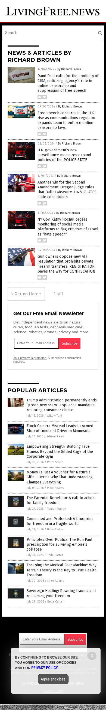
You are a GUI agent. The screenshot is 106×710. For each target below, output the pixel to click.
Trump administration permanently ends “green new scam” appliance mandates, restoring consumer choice (62, 405)
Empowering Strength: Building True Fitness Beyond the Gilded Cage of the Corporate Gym (60, 451)
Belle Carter (55, 529)
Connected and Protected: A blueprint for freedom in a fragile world (60, 521)
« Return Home (26, 294)
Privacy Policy (44, 668)
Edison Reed (55, 436)
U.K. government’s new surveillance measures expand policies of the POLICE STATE (64, 155)
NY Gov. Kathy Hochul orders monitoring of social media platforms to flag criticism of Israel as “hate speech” (68, 227)
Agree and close (53, 679)
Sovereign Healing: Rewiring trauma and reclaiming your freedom (61, 593)
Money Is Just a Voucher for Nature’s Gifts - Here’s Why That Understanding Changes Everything (60, 477)
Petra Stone (55, 462)
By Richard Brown (69, 69)
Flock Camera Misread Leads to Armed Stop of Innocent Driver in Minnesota (60, 428)
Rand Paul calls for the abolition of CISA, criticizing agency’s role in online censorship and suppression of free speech (68, 83)
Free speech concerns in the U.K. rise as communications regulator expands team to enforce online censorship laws (67, 120)
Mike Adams (55, 488)
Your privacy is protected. (30, 357)
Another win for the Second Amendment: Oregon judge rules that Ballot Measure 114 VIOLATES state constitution (67, 189)
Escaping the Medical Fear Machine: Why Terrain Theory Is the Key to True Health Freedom (61, 570)
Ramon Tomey (56, 509)
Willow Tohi (54, 415)
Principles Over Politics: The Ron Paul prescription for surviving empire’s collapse (59, 544)
